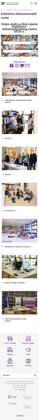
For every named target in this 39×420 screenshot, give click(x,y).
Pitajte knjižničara (19, 62)
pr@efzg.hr (21, 389)
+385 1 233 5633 (21, 387)
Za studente (8, 10)
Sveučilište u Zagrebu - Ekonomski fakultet (10, 3)
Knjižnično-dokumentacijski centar (22, 10)
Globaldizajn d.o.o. (19, 416)
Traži (33, 51)
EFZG (2, 10)
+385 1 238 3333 (21, 385)
